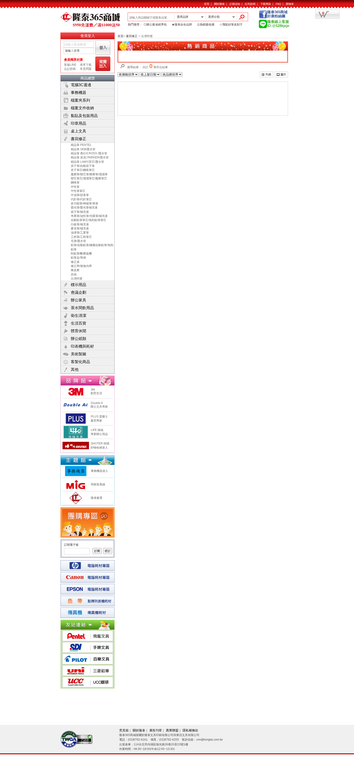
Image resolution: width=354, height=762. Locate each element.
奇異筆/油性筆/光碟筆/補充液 (89, 216)
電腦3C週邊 (81, 85)
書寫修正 (78, 139)
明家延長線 (98, 484)
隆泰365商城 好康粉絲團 (277, 14)
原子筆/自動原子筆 (83, 166)
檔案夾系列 (80, 100)
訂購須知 (234, 3)
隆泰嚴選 (96, 498)
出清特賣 (76, 278)
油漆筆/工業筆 (80, 232)
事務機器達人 (99, 471)
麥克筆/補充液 (80, 228)
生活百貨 (78, 323)
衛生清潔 (78, 315)
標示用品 (78, 285)
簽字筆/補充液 (80, 212)
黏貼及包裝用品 (84, 116)
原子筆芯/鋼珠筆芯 (83, 170)
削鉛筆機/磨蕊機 (81, 253)
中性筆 (75, 187)
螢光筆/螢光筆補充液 (84, 207)
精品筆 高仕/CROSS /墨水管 (89, 153)
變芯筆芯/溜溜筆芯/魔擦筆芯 (89, 178)
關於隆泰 (219, 3)
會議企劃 (78, 292)
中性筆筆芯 (78, 191)
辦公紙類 (78, 339)
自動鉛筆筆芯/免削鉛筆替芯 (88, 220)
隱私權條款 (190, 730)
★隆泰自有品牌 (182, 24)
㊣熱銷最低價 (205, 24)
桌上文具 (78, 131)
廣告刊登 (155, 730)
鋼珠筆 (75, 182)
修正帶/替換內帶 (81, 266)
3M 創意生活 (95, 391)
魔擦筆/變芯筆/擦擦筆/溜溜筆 (89, 174)
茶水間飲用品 (82, 308)
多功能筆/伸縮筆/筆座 (84, 203)
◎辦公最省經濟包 (155, 24)
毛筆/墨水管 (78, 241)
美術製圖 (78, 354)
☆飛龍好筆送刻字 (231, 24)
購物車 (290, 3)
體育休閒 (78, 331)
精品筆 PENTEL (81, 145)
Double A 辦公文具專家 (98, 404)
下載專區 (265, 3)
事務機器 (78, 93)
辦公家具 (78, 300)
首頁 (206, 3)
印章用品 (78, 123)
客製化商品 (80, 362)
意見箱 (124, 730)
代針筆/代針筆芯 (81, 199)
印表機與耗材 (82, 346)
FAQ (278, 3)
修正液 (75, 262)
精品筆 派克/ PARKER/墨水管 (90, 157)
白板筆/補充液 (80, 224)
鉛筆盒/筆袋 (78, 257)
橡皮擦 (75, 270)
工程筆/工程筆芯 (81, 237)
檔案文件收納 (82, 108)
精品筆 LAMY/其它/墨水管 (87, 161)
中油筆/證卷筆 (80, 195)
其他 (74, 274)
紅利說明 (250, 3)
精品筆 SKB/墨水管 (83, 149)
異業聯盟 (172, 730)
